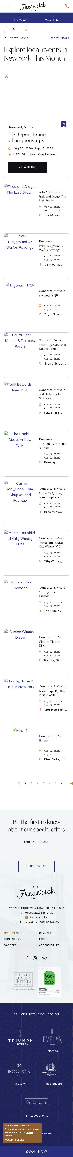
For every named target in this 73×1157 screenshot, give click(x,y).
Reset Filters (59, 38)
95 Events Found (16, 38)
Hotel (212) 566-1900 (38, 912)
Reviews (45, 933)
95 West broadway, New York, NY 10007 (36, 908)
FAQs (42, 939)
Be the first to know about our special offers (36, 825)
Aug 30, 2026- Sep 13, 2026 (33, 148)
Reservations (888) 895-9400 (39, 922)
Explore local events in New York (35, 53)
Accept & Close (14, 1140)
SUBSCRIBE (41, 867)
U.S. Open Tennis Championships (27, 137)
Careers (10, 945)
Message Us (39, 917)
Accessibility (49, 945)
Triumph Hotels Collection (36, 1014)
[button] (27, 167)
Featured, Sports (21, 127)
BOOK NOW (36, 1151)
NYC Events (12, 933)
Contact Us (13, 939)
